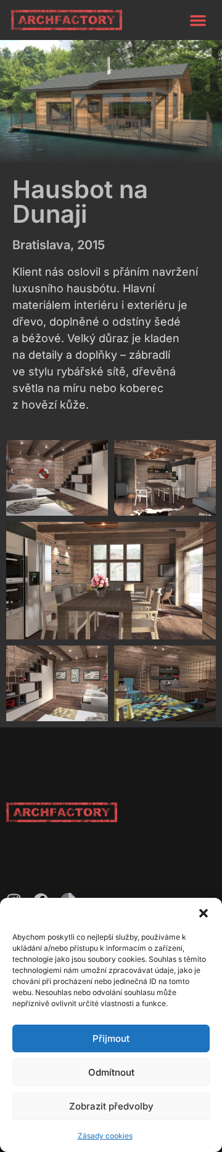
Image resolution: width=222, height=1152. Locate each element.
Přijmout (111, 1038)
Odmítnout (111, 1072)
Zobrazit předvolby (111, 1106)
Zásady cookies (105, 1135)
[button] (203, 913)
